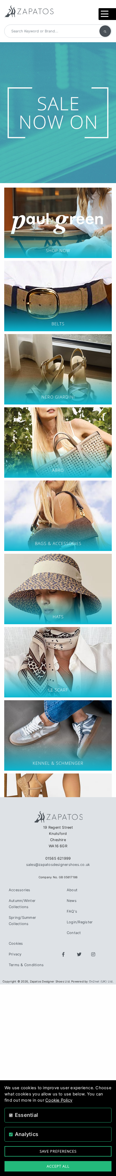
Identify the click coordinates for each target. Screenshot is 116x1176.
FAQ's (72, 911)
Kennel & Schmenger (58, 735)
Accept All (58, 1166)
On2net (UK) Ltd (101, 981)
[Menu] (107, 14)
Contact (74, 933)
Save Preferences (58, 1151)
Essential (26, 1115)
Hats (58, 589)
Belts (58, 296)
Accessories (19, 890)
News (72, 901)
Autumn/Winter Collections (22, 904)
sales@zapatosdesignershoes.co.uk (58, 864)
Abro (58, 442)
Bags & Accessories (58, 516)
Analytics (26, 1134)
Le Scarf (58, 662)
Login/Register (80, 922)
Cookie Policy (58, 1100)
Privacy (15, 954)
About (72, 890)
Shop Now (58, 223)
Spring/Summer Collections (22, 920)
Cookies (16, 943)
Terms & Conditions (26, 965)
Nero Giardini (58, 369)
